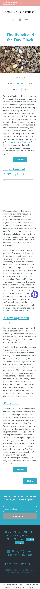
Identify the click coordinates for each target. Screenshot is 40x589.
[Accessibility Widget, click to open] (34, 294)
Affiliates (18, 531)
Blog (10, 539)
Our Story (30, 531)
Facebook (12, 563)
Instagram (28, 563)
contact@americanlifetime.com (10, 4)
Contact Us (29, 535)
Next (29, 481)
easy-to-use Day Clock (20, 142)
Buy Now (19, 539)
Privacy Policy (14, 535)
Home (8, 531)
